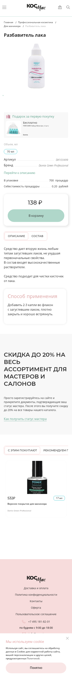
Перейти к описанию (19, 173)
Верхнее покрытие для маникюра (27, 503)
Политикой (33, 658)
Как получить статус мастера (25, 419)
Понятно (36, 667)
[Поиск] (68, 7)
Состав (37, 236)
